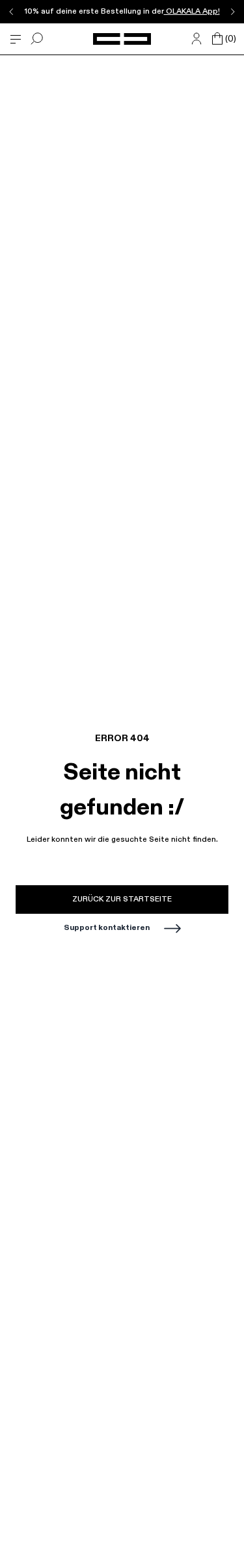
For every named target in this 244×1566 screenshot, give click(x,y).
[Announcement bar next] (232, 11)
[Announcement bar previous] (11, 11)
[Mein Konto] (196, 39)
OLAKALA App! (192, 12)
